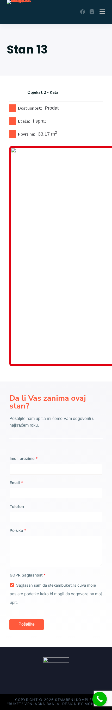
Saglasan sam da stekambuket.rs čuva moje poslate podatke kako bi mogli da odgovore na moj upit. (56, 594)
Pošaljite (26, 624)
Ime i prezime (24, 458)
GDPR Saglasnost (28, 575)
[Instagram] (92, 11)
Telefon (17, 506)
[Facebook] (82, 11)
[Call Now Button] (99, 699)
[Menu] (102, 12)
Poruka (18, 530)
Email (16, 482)
